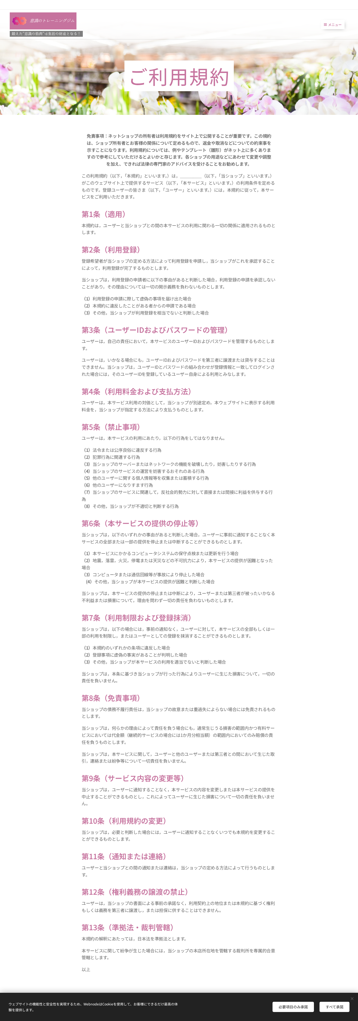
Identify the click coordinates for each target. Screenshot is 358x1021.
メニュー (335, 24)
